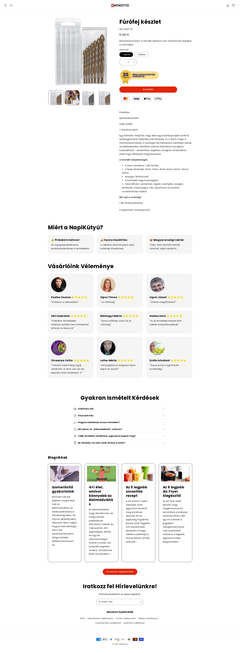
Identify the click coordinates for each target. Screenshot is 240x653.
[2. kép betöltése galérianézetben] (72, 97)
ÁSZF (82, 618)
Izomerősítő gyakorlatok (63, 489)
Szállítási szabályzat (134, 623)
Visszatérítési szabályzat (108, 623)
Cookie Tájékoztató (126, 618)
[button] (5, 5)
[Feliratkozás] (141, 602)
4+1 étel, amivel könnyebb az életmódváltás (101, 495)
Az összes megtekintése (120, 571)
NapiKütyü (123, 644)
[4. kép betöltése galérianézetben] (104, 97)
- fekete (141, 54)
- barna (126, 54)
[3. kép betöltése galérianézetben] (88, 97)
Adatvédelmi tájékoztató (100, 618)
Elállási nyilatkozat (148, 618)
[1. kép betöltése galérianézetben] (55, 97)
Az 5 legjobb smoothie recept (136, 491)
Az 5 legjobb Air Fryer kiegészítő (173, 491)
